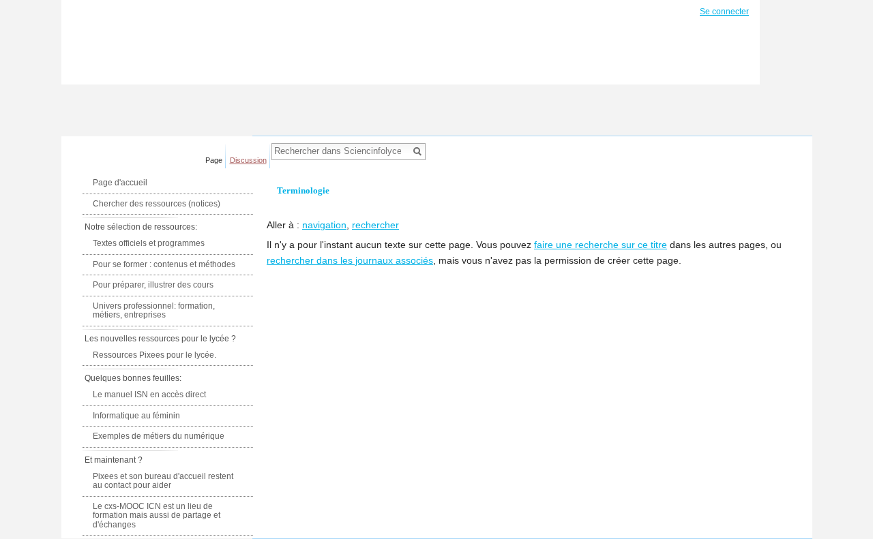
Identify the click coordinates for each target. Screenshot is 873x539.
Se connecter (724, 11)
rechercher (375, 224)
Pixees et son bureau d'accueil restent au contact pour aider (163, 481)
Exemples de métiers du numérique (158, 436)
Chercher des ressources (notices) (156, 204)
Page (213, 160)
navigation (324, 224)
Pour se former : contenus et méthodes (164, 264)
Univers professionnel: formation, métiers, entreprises (154, 310)
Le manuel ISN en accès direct (149, 394)
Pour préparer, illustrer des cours (153, 285)
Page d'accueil (120, 182)
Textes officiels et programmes (149, 243)
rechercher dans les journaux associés (350, 260)
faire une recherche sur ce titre (600, 244)
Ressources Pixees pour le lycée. (154, 355)
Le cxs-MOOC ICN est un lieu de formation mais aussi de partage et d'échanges (156, 515)
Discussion (248, 160)
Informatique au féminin (136, 415)
